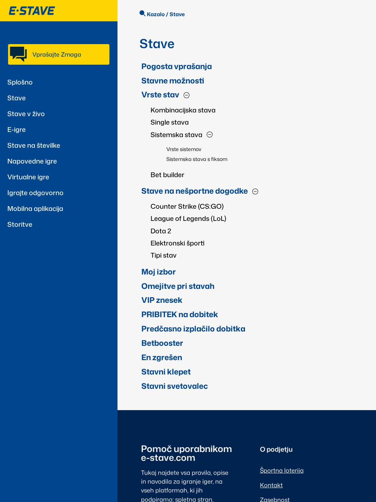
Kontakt (271, 485)
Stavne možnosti (172, 80)
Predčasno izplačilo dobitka (193, 328)
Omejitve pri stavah (177, 285)
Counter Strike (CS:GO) (187, 206)
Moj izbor (158, 271)
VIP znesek (161, 299)
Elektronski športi (178, 243)
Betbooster (162, 342)
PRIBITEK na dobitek (179, 314)
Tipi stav (164, 255)
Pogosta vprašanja (176, 66)
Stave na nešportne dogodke (194, 190)
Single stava (170, 122)
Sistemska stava (176, 134)
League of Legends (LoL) (188, 218)
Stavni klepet (166, 371)
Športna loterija (282, 470)
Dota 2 (161, 231)
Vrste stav (160, 94)
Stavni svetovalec (174, 385)
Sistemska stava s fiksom (196, 158)
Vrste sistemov (183, 149)
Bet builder (167, 174)
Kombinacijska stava (183, 110)
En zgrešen (161, 357)
